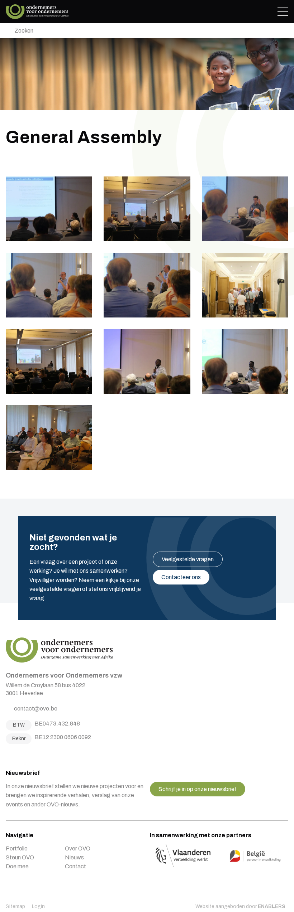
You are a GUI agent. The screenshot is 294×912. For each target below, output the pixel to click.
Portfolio (17, 848)
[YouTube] (35, 754)
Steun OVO (20, 857)
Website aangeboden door (240, 906)
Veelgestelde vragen (188, 559)
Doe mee (17, 866)
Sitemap (15, 906)
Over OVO (77, 848)
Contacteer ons (181, 577)
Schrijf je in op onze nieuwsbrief (197, 789)
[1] (7, 30)
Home (37, 11)
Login (38, 906)
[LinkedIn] (26, 754)
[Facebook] (8, 754)
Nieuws (74, 857)
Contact (75, 866)
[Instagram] (17, 754)
